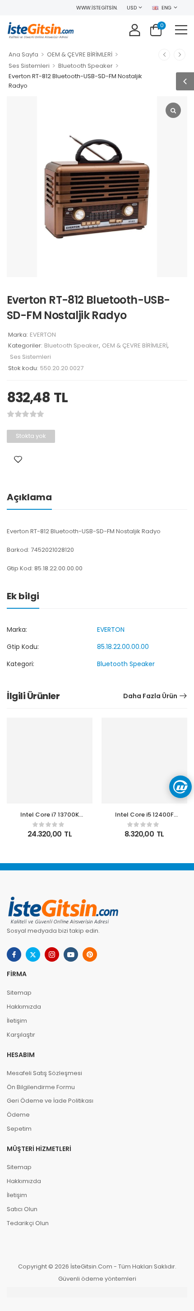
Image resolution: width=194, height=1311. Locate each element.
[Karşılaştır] (30, 459)
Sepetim (19, 1128)
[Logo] (40, 29)
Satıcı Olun (22, 1209)
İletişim (17, 1020)
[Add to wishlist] (18, 459)
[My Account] (135, 29)
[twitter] (33, 954)
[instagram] (52, 954)
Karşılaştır (21, 1034)
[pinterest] (90, 954)
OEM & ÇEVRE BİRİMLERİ (79, 54)
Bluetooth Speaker (85, 65)
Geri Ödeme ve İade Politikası (50, 1100)
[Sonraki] (179, 54)
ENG (166, 7)
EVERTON (43, 334)
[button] (181, 29)
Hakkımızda (24, 1006)
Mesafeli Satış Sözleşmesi (44, 1073)
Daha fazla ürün (150, 695)
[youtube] (71, 954)
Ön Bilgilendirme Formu (41, 1087)
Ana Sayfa (23, 54)
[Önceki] (164, 54)
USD (131, 7)
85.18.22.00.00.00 (123, 646)
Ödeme (18, 1114)
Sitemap (19, 992)
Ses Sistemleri (29, 65)
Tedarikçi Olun (28, 1223)
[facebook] (14, 954)
